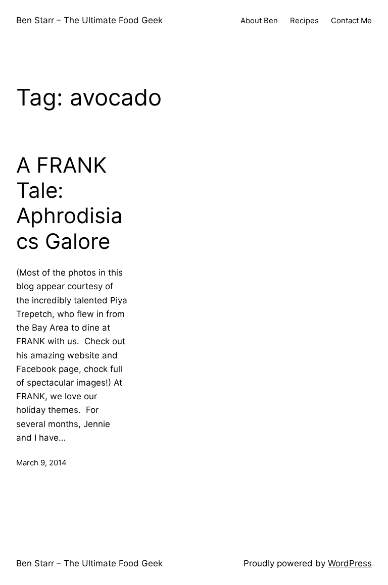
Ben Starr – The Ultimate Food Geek (89, 20)
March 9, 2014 (41, 462)
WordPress (350, 563)
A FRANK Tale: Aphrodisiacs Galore (69, 203)
